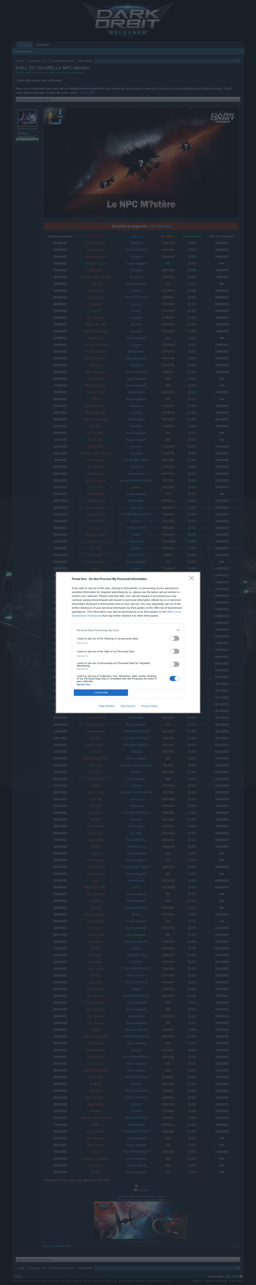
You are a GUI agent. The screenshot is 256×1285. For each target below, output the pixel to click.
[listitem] (128, 630)
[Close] (192, 579)
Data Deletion (107, 705)
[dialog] (128, 642)
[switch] (174, 638)
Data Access (128, 705)
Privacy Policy (149, 705)
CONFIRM (101, 692)
